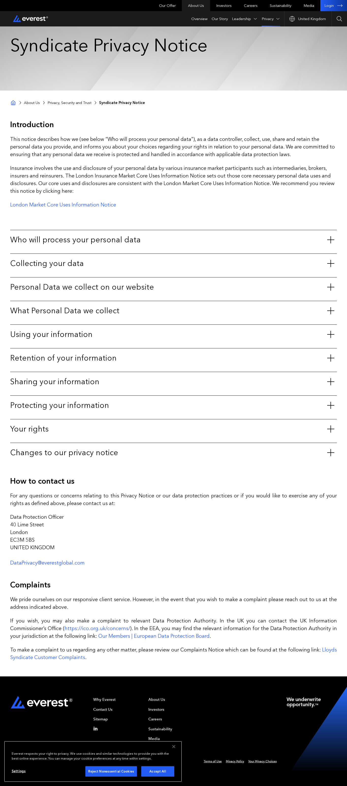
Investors (224, 5)
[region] (93, 761)
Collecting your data (47, 263)
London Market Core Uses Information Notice (63, 205)
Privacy (268, 19)
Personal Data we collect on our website (82, 287)
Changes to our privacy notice (64, 452)
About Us (196, 5)
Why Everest (104, 699)
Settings (19, 771)
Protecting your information (59, 405)
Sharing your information (54, 381)
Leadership (241, 19)
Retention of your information (63, 358)
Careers (251, 5)
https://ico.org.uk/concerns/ (97, 628)
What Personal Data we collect (64, 310)
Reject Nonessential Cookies (111, 771)
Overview (199, 19)
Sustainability (280, 5)
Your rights (29, 429)
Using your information (51, 334)
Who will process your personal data (75, 239)
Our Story (220, 19)
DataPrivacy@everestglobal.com (47, 563)
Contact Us (103, 709)
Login (329, 5)
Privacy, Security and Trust (69, 102)
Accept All (157, 771)
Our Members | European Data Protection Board (154, 636)
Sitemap (100, 719)
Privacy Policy (235, 761)
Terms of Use (213, 761)
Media (309, 5)
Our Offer (167, 5)
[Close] (173, 746)
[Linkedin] (96, 728)
